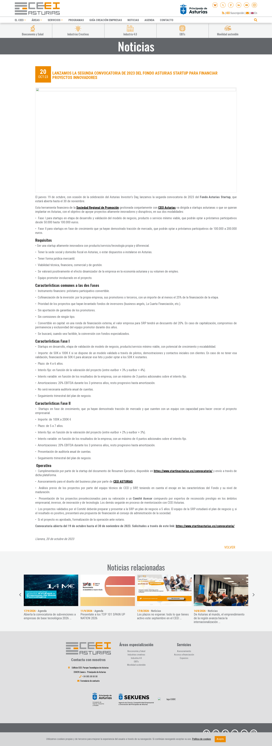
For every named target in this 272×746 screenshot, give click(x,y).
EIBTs (136, 661)
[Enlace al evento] (107, 590)
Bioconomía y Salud (136, 651)
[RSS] (223, 13)
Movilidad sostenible (136, 665)
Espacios (184, 658)
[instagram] (254, 4)
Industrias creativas (136, 654)
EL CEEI (19, 20)
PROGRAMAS (76, 20)
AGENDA (149, 20)
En (255, 13)
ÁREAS (36, 20)
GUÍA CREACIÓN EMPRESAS (105, 20)
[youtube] (246, 4)
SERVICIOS (54, 20)
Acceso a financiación (184, 654)
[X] (223, 4)
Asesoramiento (184, 651)
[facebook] (231, 4)
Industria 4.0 (136, 658)
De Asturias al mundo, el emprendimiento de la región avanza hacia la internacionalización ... (162, 618)
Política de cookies (201, 739)
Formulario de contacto (89, 680)
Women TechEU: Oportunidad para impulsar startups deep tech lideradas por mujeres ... (220, 616)
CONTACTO (166, 20)
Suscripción (237, 13)
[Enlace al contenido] (51, 590)
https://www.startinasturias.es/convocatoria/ (183, 471)
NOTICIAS (133, 20)
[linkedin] (238, 4)
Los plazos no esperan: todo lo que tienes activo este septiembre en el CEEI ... (106, 616)
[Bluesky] (215, 4)
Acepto (220, 739)
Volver (229, 547)
